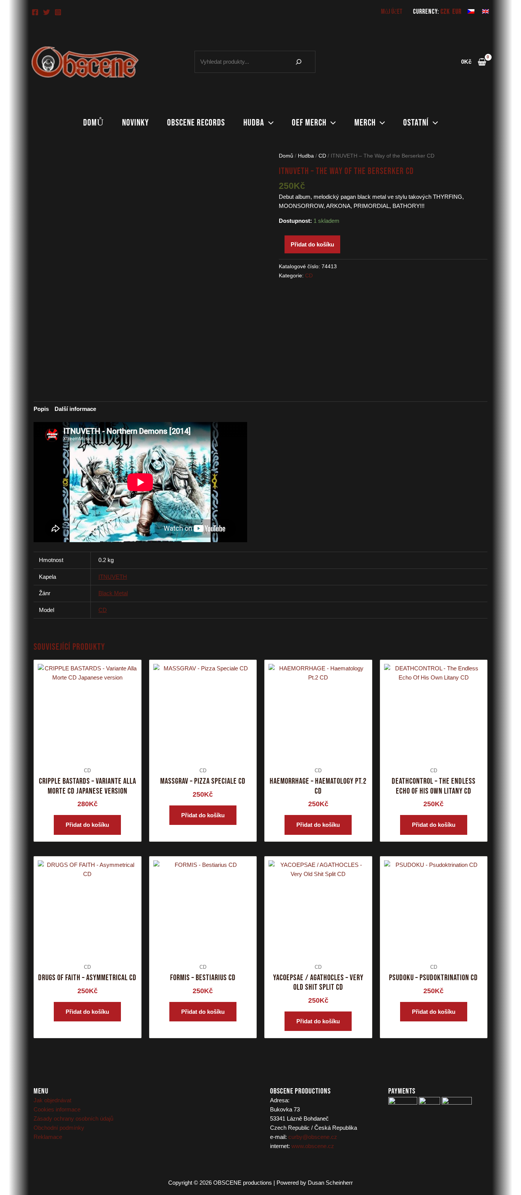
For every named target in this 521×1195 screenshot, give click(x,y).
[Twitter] (46, 12)
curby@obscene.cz (312, 1137)
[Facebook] (35, 12)
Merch (365, 122)
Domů (93, 122)
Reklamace (48, 1137)
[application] (268, 122)
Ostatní (416, 122)
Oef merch (309, 122)
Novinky (135, 122)
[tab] (41, 408)
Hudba (253, 122)
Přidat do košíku (312, 244)
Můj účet (391, 12)
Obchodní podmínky (59, 1127)
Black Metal (113, 593)
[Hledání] (299, 62)
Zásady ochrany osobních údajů (73, 1118)
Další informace (75, 409)
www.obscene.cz (312, 1146)
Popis (41, 409)
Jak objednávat (52, 1100)
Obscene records (196, 122)
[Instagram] (58, 12)
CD (322, 156)
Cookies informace (57, 1109)
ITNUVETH (112, 576)
